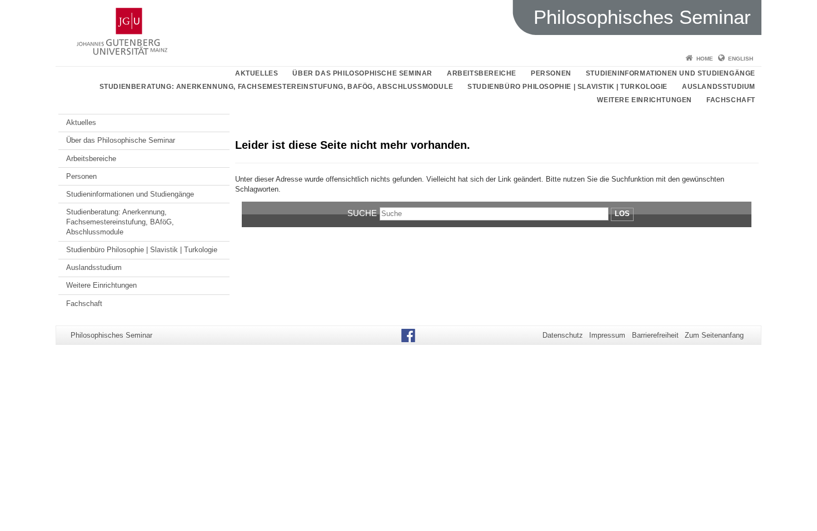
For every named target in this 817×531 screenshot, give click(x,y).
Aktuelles (256, 73)
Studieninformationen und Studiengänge (670, 73)
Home (704, 59)
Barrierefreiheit (655, 335)
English (740, 59)
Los (622, 213)
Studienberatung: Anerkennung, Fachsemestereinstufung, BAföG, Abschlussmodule (276, 87)
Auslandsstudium (718, 87)
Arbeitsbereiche (481, 73)
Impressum (607, 335)
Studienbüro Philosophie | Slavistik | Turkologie (567, 87)
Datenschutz (562, 335)
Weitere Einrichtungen (644, 100)
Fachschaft (730, 100)
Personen (551, 73)
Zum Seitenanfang (714, 335)
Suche (362, 213)
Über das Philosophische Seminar (362, 73)
